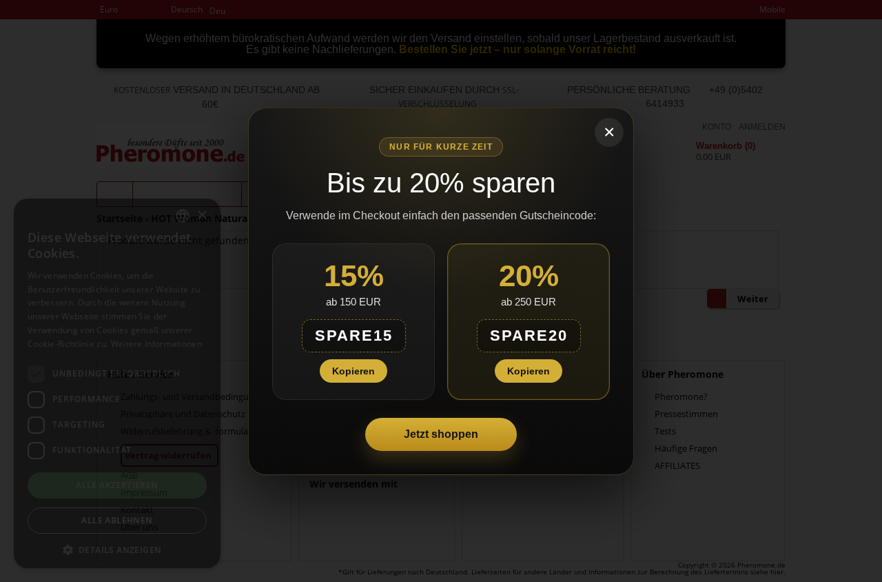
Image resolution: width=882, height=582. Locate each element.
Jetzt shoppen (441, 434)
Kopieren (353, 371)
